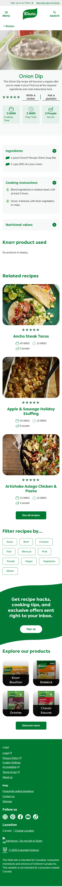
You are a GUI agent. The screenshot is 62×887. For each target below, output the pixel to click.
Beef (26, 542)
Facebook (20, 816)
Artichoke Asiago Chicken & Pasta (31, 489)
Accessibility (10, 767)
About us (8, 777)
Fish (9, 551)
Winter (10, 571)
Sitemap (7, 801)
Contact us (9, 796)
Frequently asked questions (18, 791)
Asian (10, 542)
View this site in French (47, 3)
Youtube (28, 816)
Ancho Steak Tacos (31, 336)
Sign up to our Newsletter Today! (21, 3)
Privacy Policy (11, 758)
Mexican (26, 551)
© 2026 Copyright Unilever (24, 850)
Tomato (11, 561)
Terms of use (10, 772)
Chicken (44, 542)
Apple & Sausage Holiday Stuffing (31, 412)
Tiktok (35, 816)
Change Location (24, 830)
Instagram (5, 816)
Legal (6, 753)
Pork (44, 551)
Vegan (29, 561)
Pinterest (12, 816)
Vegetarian (49, 561)
